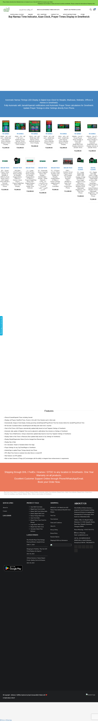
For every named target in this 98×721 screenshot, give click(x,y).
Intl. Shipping (41, 14)
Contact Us (55, 14)
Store (83, 14)
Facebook (76, 546)
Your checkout (54, 519)
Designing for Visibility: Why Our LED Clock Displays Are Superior (37, 550)
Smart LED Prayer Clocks (72, 9)
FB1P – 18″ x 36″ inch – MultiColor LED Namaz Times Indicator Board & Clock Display (49, 140)
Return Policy (54, 533)
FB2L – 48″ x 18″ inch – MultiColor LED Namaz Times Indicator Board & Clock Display (63, 140)
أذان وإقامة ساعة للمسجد (26, 9)
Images (30, 14)
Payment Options (54, 536)
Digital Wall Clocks (17, 14)
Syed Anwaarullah (33, 695)
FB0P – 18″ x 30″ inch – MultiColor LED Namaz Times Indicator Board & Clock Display (5, 140)
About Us (5, 507)
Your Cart (52, 515)
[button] (79, 532)
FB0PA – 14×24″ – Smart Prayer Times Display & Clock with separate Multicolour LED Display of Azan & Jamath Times (78, 142)
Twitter (79, 546)
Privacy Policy (54, 529)
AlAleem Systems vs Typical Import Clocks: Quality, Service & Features (36, 559)
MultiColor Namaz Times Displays (48, 9)
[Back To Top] (92, 714)
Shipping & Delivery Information (59, 540)
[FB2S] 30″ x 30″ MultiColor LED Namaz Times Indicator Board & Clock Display (60, 510)
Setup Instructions (69, 14)
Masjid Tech (5, 168)
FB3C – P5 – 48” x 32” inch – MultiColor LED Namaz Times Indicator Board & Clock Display (20, 140)
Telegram (76, 550)
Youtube (83, 546)
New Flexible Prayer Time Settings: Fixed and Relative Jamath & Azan (36, 541)
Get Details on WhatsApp (1, 325)
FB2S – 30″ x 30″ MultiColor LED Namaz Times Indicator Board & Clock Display (34, 140)
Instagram (87, 546)
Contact (5, 511)
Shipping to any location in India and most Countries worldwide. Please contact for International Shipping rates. (66, 3)
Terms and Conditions (56, 522)
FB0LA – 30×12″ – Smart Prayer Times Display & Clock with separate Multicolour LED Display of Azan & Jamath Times (92, 142)
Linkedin (91, 546)
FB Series (5, 134)
